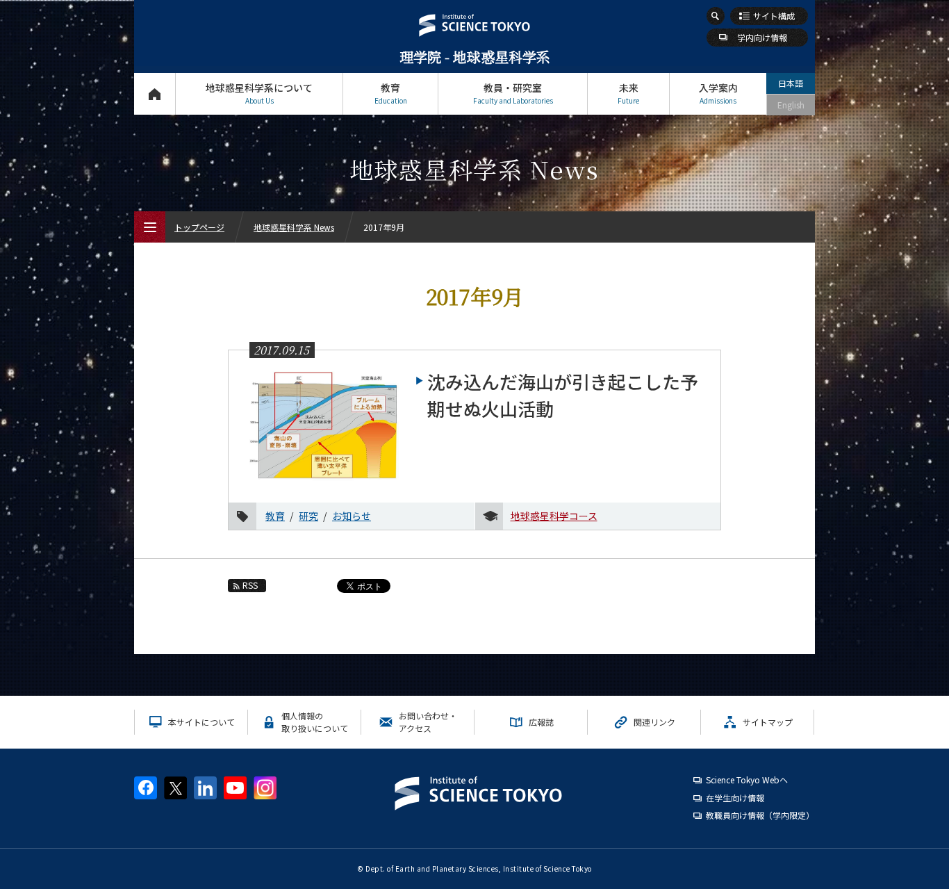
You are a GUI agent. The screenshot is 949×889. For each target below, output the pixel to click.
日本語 (790, 83)
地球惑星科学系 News (294, 227)
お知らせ (351, 516)
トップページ (154, 94)
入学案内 (718, 93)
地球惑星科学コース (554, 516)
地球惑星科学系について (259, 93)
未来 (628, 93)
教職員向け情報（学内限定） (760, 815)
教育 (390, 93)
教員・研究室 (513, 93)
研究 (308, 516)
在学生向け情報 (735, 798)
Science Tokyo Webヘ (747, 779)
